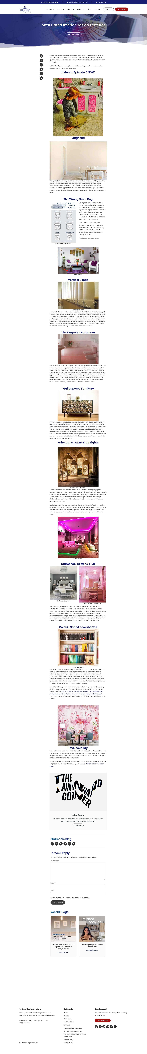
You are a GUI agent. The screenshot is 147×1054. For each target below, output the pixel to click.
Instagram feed (89, 764)
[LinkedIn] (111, 1026)
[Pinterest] (103, 1026)
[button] (41, 56)
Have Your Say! (78, 748)
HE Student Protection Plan (73, 1031)
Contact (97, 9)
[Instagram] (96, 1026)
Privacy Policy (68, 1040)
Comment (55, 861)
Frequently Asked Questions (73, 1028)
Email (53, 890)
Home (66, 1013)
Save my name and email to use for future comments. (71, 897)
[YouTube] (107, 1026)
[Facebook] (100, 1026)
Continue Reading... (63, 952)
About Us (67, 1025)
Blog (89, 9)
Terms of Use (68, 1043)
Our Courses (68, 1019)
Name (53, 883)
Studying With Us (69, 1022)
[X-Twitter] (115, 1026)
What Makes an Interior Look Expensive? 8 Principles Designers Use (63, 946)
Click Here (78, 825)
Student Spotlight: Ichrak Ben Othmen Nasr (92, 945)
